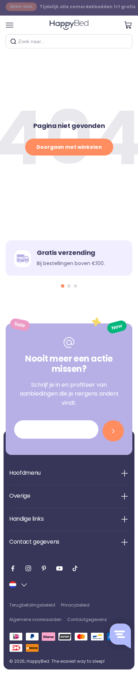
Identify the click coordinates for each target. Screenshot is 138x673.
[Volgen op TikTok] (75, 568)
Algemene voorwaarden (35, 619)
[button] (62, 286)
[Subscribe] (113, 430)
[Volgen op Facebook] (12, 568)
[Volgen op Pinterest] (43, 568)
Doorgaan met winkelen (69, 147)
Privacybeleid (75, 605)
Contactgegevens (87, 619)
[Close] (124, 41)
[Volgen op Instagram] (28, 568)
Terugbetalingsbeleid (32, 605)
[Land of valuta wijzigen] (18, 584)
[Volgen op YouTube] (59, 568)
